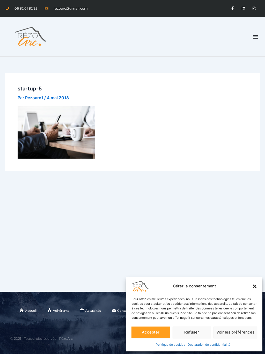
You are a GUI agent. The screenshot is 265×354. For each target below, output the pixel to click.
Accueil (30, 311)
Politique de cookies (170, 344)
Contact (123, 311)
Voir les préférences (235, 332)
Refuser (191, 332)
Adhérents (61, 311)
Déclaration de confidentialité (209, 344)
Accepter (150, 332)
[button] (254, 286)
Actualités (93, 311)
